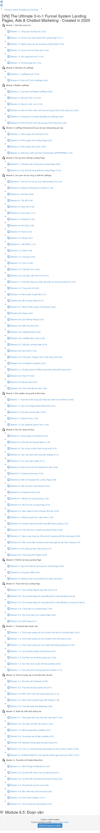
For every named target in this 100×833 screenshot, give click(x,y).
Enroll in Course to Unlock (50, 825)
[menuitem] (1, 6)
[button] (1, 2)
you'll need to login (60, 822)
